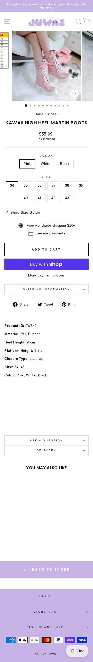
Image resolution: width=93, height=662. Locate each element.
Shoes (52, 114)
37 (53, 185)
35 (26, 185)
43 (67, 198)
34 (12, 185)
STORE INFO (45, 611)
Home (39, 114)
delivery (46, 450)
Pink (27, 164)
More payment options (46, 275)
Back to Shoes (50, 569)
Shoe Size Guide (25, 212)
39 (81, 185)
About (45, 596)
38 (67, 185)
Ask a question (46, 440)
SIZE (46, 177)
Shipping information (46, 289)
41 (40, 198)
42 (53, 198)
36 (40, 185)
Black (64, 164)
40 (26, 198)
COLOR (46, 155)
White (45, 164)
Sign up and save (45, 627)
